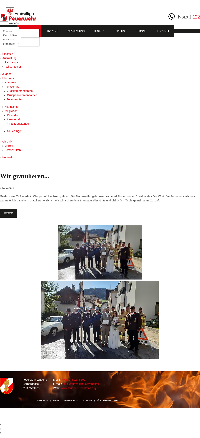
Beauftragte (14, 99)
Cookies (87, 400)
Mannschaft (9, 39)
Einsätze (52, 31)
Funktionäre (12, 86)
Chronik (142, 31)
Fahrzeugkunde (19, 123)
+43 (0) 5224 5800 (73, 379)
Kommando (12, 82)
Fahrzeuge (11, 62)
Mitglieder (9, 43)
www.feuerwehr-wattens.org (78, 388)
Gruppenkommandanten (22, 95)
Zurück (8, 213)
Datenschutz (71, 400)
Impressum (42, 400)
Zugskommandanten (20, 90)
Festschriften (10, 35)
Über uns (120, 31)
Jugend (99, 31)
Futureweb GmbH (109, 400)
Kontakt (163, 31)
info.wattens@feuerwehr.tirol (81, 383)
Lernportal (13, 119)
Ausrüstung (76, 31)
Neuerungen (14, 131)
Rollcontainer (13, 66)
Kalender (12, 115)
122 (196, 17)
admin (56, 400)
